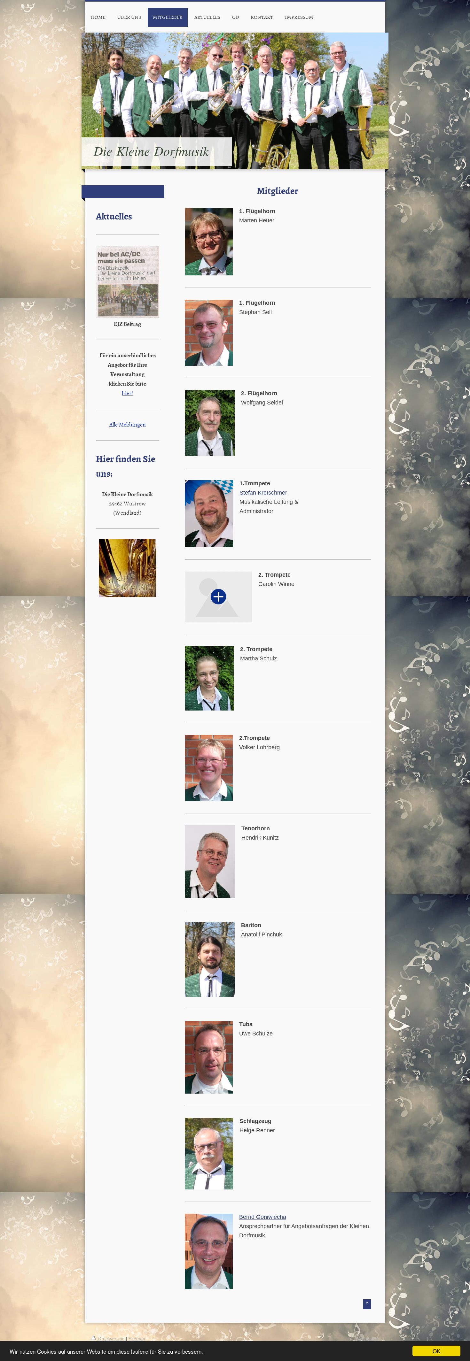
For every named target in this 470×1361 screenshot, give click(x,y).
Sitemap (137, 1338)
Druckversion (111, 1338)
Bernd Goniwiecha (262, 1217)
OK (436, 1351)
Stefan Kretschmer (263, 492)
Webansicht (367, 1338)
